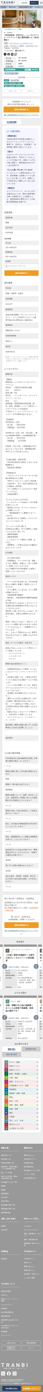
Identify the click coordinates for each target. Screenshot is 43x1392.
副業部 (3, 1226)
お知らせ (4, 1295)
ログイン (34, 3)
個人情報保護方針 (7, 1312)
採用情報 (4, 1331)
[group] (20, 966)
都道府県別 (5, 1193)
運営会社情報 (5, 1291)
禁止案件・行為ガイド (31, 1274)
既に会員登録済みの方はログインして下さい (21, 115)
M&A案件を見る (12, 1388)
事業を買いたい (6, 1155)
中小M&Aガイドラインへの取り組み (9, 1327)
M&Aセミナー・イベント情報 (9, 1300)
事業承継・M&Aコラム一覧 (32, 1244)
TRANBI (3, 7)
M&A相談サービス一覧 (9, 1182)
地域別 (3, 1190)
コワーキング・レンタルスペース (21, 43)
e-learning (27, 1226)
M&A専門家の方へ (30, 1178)
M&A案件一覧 (6, 1159)
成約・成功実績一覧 (31, 1239)
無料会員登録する (21, 109)
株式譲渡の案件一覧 (8, 1205)
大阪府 (20, 63)
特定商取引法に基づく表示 (9, 1321)
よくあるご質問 (29, 1278)
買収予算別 (5, 1201)
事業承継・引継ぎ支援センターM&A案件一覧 (9, 1168)
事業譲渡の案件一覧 (8, 1209)
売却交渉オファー (30, 1159)
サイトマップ (5, 1335)
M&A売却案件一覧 (25, 7)
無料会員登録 (31, 1343)
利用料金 (4, 1259)
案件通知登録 (5, 1212)
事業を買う (12, 7)
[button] (36, 966)
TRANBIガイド (29, 1259)
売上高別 (4, 1197)
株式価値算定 (28, 1167)
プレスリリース (6, 1305)
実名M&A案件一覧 (7, 1163)
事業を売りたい (29, 1155)
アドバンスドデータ (31, 1230)
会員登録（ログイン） (31, 1388)
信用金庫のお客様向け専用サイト (11, 1348)
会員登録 (24, 3)
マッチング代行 (29, 1174)
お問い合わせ (11, 1343)
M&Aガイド (28, 1262)
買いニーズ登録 (6, 1172)
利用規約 (4, 1308)
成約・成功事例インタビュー (32, 1235)
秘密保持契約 (5, 1316)
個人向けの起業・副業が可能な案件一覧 (9, 1177)
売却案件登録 (28, 1163)
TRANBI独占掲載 (12, 73)
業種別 (3, 1186)
